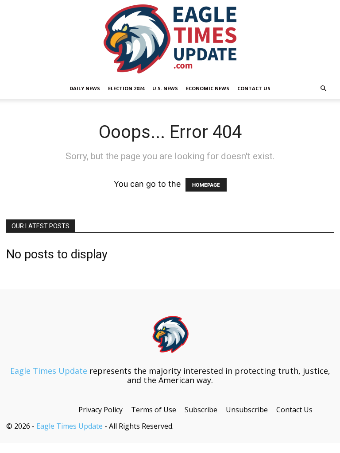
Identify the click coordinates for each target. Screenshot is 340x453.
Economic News (207, 88)
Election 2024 (126, 88)
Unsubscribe (247, 410)
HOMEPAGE (206, 185)
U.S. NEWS (165, 88)
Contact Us (253, 88)
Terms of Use (153, 410)
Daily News (85, 88)
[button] (323, 88)
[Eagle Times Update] (170, 39)
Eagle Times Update (48, 370)
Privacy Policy (100, 410)
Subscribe (201, 410)
